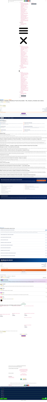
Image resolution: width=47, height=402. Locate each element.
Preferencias (3, 394)
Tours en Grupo (22, 24)
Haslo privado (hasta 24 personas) (23, 114)
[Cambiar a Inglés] (30, 2)
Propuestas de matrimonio (23, 23)
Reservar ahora (23, 113)
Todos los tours (21, 2)
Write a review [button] (44, 277)
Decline (1, 398)
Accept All (5, 398)
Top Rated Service (25, 379)
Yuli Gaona (3, 288)
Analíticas (3, 392)
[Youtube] (28, 1)
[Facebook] (25, 1)
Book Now (1, 316)
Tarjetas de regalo (21, 65)
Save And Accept (44, 398)
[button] (23, 36)
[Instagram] (27, 1)
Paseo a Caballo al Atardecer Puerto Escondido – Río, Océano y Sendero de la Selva (24, 21)
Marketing (3, 390)
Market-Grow (10, 385)
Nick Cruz (3, 292)
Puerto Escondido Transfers (24, 67)
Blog (20, 25)
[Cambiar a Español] (32, 2)
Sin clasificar (3, 396)
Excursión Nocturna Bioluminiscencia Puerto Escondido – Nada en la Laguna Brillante (24, 5)
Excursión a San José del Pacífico (24, 56)
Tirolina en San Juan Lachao (24, 61)
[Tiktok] (30, 1)
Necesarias (3, 388)
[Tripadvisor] (24, 1)
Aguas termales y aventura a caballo (24, 17)
